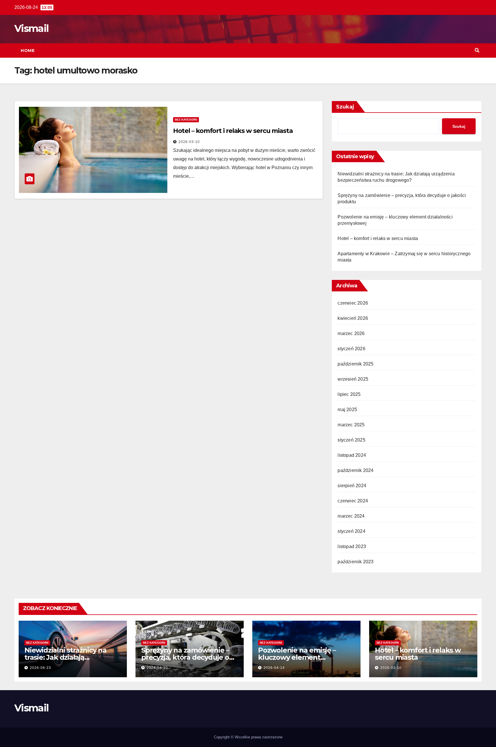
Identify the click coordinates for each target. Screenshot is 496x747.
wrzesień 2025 (353, 379)
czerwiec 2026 (353, 303)
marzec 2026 (351, 333)
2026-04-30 (157, 668)
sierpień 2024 (352, 485)
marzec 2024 (351, 516)
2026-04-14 (274, 668)
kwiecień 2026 (353, 318)
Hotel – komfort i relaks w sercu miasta (233, 131)
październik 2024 (355, 470)
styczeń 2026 (351, 348)
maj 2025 (347, 409)
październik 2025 (355, 363)
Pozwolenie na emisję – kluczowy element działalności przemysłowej (301, 657)
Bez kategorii (186, 119)
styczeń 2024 (351, 531)
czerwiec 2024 (353, 500)
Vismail (31, 28)
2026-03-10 (189, 142)
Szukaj (345, 107)
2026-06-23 (40, 668)
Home (27, 50)
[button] (477, 50)
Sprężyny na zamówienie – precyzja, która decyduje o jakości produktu (185, 657)
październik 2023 (355, 561)
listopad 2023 (352, 546)
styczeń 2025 (351, 440)
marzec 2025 (351, 424)
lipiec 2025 (349, 394)
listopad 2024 (352, 455)
